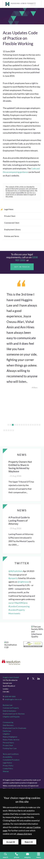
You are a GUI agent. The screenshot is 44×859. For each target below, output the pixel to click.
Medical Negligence (10, 737)
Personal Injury (8, 743)
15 (39, 425)
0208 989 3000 (9, 696)
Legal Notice (7, 763)
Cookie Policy (8, 768)
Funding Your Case (10, 748)
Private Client (9, 216)
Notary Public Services (11, 740)
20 (13, 430)
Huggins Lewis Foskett (11, 677)
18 (9, 430)
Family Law (7, 731)
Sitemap (6, 771)
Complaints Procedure (11, 760)
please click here (24, 834)
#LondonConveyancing (18, 606)
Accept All (10, 842)
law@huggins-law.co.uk (13, 699)
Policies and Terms (11, 236)
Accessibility (7, 757)
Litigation (6, 734)
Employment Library (12, 229)
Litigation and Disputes (11, 717)
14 (37, 425)
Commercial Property (11, 708)
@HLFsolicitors (15, 571)
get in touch (22, 267)
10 (28, 425)
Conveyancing (8, 722)
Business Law (7, 705)
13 (35, 425)
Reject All (29, 842)
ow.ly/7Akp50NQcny (18, 603)
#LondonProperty (16, 610)
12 (33, 425)
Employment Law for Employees (14, 728)
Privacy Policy (8, 766)
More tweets (14, 613)
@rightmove (23, 582)
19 (11, 430)
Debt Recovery (8, 725)
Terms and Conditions (11, 754)
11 (30, 425)
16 (4, 430)
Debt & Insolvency (9, 711)
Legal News (8, 209)
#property (13, 578)
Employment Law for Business (14, 714)
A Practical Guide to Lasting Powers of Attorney (19, 520)
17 (6, 430)
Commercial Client (11, 223)
